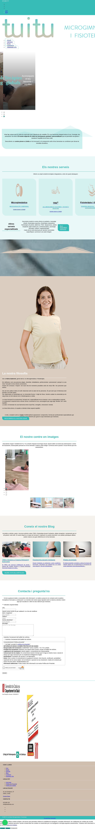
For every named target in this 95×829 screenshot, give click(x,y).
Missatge (5, 623)
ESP (6, 12)
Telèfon (4, 616)
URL (3, 608)
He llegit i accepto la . (17, 644)
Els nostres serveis (63, 227)
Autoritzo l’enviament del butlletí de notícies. (18, 639)
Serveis (10, 42)
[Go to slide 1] (6, 488)
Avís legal (8, 782)
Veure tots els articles (14, 573)
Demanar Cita (11, 47)
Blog (9, 44)
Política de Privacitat (11, 784)
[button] (35, 502)
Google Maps (6, 796)
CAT (6, 11)
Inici (7, 768)
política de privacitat (24, 644)
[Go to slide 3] (6, 492)
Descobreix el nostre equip (15, 418)
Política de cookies (11, 785)
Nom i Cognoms (7, 613)
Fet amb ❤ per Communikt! (50, 818)
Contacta (10, 45)
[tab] (4, 112)
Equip (9, 40)
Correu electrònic (7, 620)
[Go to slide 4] (6, 494)
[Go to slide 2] (6, 490)
